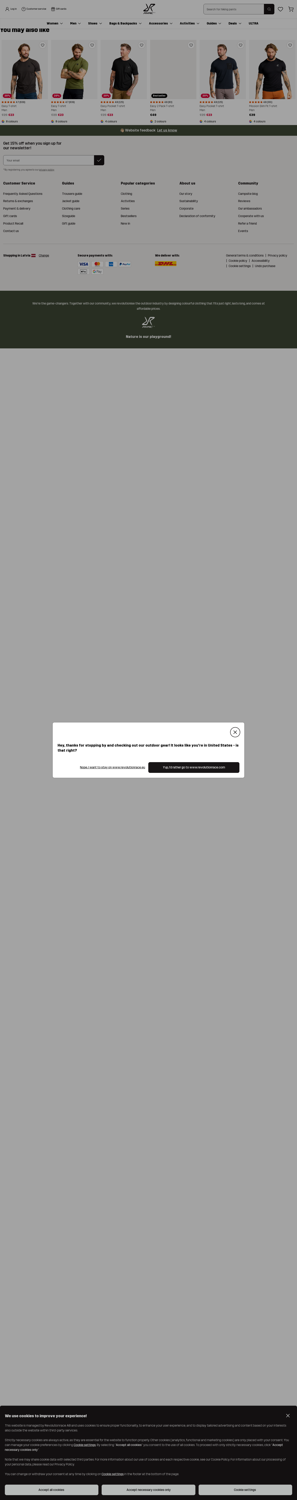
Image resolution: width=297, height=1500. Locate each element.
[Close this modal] (235, 732)
